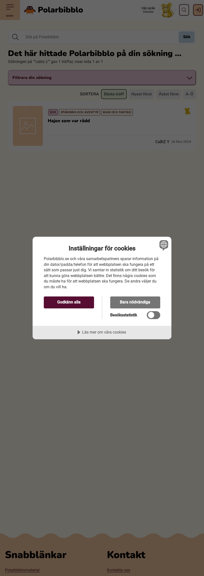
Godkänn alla (69, 302)
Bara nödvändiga (135, 302)
